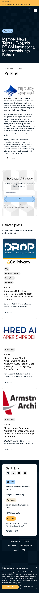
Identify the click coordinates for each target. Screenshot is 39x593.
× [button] (36, 567)
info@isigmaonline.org (15, 495)
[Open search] (29, 10)
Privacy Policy (16, 582)
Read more (8, 312)
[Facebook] (6, 73)
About (16, 550)
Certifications (15, 541)
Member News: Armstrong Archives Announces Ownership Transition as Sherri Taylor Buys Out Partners (19, 432)
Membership (11, 546)
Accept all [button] (10, 587)
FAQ (23, 550)
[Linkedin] (16, 73)
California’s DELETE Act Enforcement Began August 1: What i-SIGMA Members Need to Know (18, 295)
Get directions (12, 531)
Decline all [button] (28, 587)
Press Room (8, 31)
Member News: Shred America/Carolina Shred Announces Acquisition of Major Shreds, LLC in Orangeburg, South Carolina (19, 364)
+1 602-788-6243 (13, 513)
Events (26, 541)
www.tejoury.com (9, 158)
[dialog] (19, 579)
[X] (11, 73)
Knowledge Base (26, 546)
